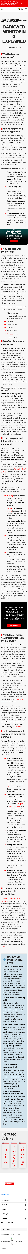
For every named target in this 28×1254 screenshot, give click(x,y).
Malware (9, 508)
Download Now (14, 625)
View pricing (13, 1187)
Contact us (18, 1183)
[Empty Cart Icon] (22, 9)
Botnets (9, 511)
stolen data (18, 727)
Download (13, 241)
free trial (3, 946)
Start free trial (8, 1183)
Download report (11, 4)
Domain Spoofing (12, 334)
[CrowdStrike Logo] (2, 9)
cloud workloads (14, 806)
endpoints (21, 804)
